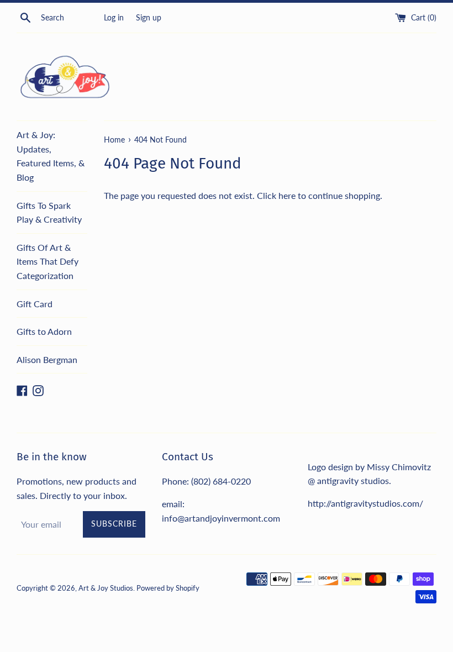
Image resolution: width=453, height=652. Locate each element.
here (287, 195)
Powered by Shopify (167, 587)
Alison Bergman (47, 359)
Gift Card (34, 303)
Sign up (148, 17)
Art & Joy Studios (105, 587)
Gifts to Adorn (44, 331)
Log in (114, 17)
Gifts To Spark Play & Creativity (49, 212)
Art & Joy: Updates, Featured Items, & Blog (51, 155)
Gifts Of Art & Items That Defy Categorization (47, 261)
